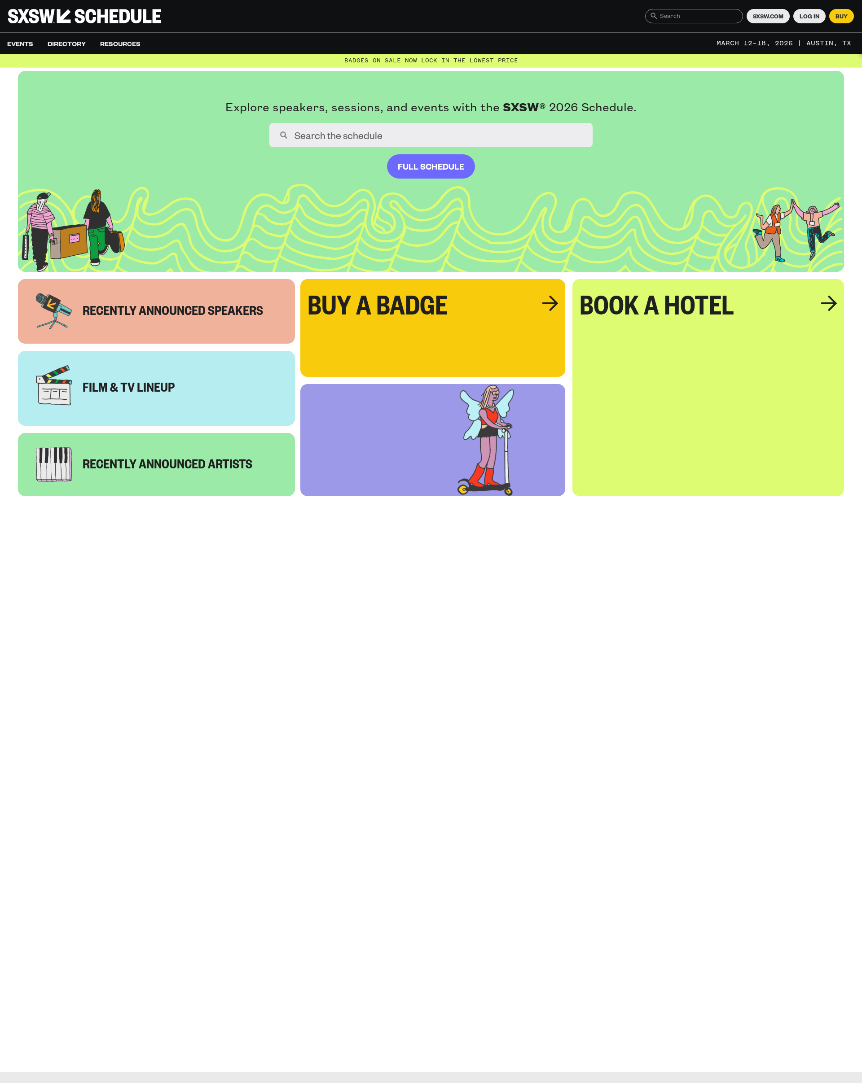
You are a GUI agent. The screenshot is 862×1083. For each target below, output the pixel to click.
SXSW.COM (768, 16)
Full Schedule (431, 166)
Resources (120, 43)
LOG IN (809, 16)
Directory (67, 43)
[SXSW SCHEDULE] (84, 16)
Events (20, 43)
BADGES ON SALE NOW (431, 60)
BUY (842, 16)
